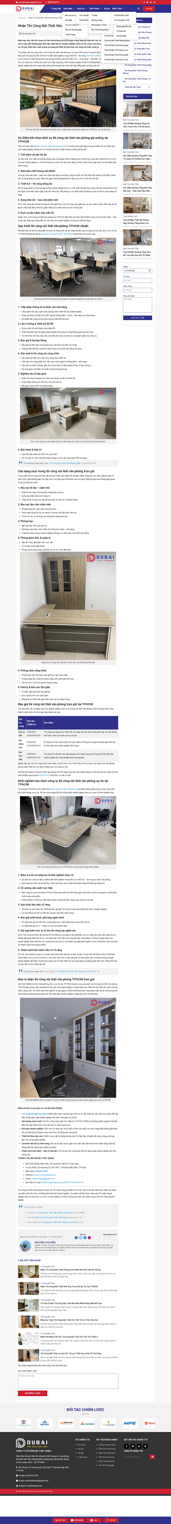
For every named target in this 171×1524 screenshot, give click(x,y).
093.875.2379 (53, 2)
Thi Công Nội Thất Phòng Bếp (137, 60)
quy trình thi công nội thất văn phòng (56, 234)
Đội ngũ (81, 1453)
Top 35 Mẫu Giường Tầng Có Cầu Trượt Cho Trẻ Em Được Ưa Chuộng (136, 126)
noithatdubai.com (34, 1486)
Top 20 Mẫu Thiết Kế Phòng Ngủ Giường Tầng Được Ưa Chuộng (136, 223)
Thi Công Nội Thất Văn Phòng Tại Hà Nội (76, 971)
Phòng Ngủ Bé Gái (123, 26)
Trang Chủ (56, 8)
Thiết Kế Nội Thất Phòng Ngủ (116, 45)
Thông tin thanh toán (107, 1445)
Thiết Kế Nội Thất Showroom (116, 50)
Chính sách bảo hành (107, 1453)
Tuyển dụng (82, 1457)
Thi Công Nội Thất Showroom (137, 43)
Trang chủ (22, 18)
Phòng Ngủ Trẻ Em (99, 25)
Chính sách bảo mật (107, 1461)
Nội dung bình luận (27, 1371)
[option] (23, 1423)
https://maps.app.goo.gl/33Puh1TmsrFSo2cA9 (62, 1182)
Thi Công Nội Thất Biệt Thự (136, 49)
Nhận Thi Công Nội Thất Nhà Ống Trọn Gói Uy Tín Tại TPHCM (69, 1286)
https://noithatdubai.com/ (45, 1175)
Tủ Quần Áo (121, 31)
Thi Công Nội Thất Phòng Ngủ (137, 65)
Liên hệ (149, 9)
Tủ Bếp (94, 15)
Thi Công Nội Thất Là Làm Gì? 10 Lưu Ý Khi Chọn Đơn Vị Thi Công (70, 1353)
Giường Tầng (96, 20)
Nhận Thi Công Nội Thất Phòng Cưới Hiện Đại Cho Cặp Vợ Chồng (70, 1270)
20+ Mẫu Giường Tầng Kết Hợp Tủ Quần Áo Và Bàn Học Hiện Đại (137, 159)
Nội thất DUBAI (93, 56)
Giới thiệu (67, 8)
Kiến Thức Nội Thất (131, 120)
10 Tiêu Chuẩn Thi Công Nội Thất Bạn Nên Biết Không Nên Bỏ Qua (71, 1303)
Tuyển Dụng (70, 34)
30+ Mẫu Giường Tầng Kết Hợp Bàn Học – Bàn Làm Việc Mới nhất (137, 191)
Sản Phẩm (94, 8)
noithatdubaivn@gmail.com (30, 2)
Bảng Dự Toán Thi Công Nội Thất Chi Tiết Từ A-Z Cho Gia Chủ (69, 1320)
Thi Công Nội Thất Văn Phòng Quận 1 (65, 463)
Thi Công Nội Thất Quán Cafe (137, 54)
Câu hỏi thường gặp (73, 30)
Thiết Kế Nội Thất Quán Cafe (116, 60)
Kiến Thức (117, 8)
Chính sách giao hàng (107, 1449)
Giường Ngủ (121, 36)
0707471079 (44, 775)
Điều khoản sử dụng (106, 1457)
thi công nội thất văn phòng (64, 789)
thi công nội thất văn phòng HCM (51, 146)
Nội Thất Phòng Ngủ (99, 30)
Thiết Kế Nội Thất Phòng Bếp (116, 55)
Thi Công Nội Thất (121, 20)
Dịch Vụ (80, 8)
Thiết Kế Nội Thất (121, 15)
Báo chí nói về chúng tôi (75, 15)
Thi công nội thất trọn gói (34, 1114)
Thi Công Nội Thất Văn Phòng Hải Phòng (54, 1213)
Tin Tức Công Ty (72, 25)
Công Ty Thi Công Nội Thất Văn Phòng (51, 1217)
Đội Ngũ (68, 20)
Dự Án (107, 8)
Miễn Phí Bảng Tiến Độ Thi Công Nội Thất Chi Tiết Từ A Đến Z (69, 1337)
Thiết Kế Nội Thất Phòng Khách (117, 41)
